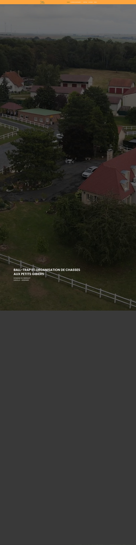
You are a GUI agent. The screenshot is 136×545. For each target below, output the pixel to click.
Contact (95, 2)
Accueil (68, 2)
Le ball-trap (85, 2)
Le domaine (90, 2)
